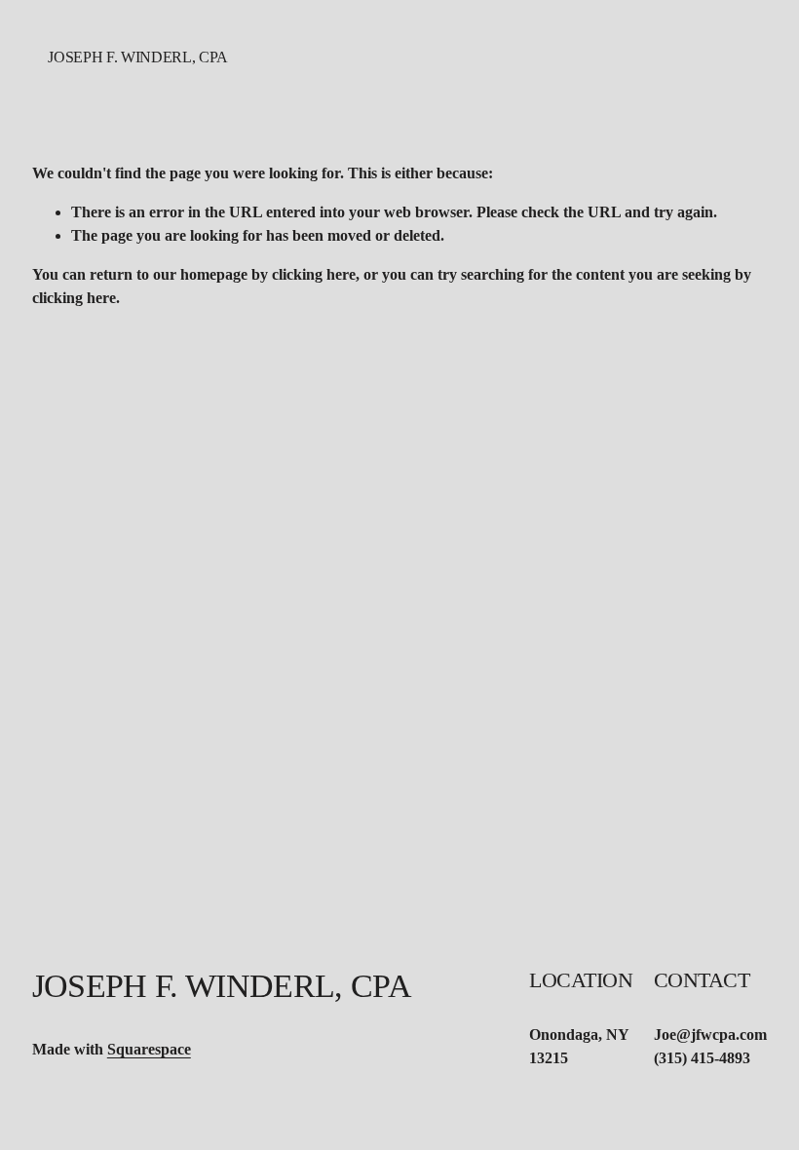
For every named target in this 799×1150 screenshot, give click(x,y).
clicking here (314, 274)
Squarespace (149, 1049)
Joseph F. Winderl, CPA (138, 57)
